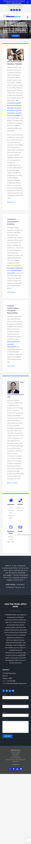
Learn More (10, 366)
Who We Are (11, 202)
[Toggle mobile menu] (28, 17)
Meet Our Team (12, 483)
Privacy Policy (16, 762)
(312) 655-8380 (17, 758)
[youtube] (13, 691)
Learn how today (16, 3)
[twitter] (7, 691)
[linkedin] (10, 691)
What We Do (11, 292)
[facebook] (3, 691)
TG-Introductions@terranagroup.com (16, 6)
